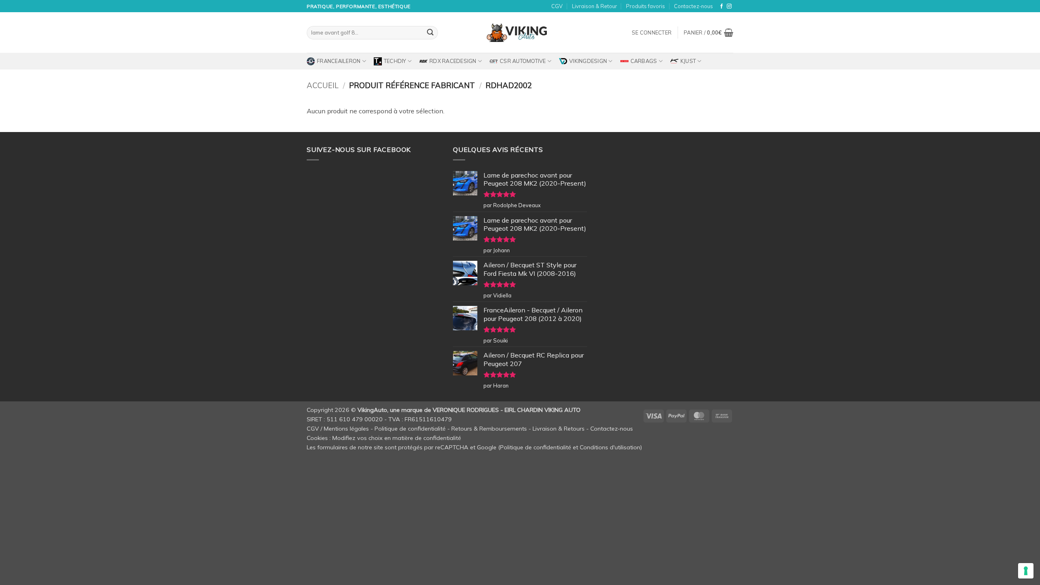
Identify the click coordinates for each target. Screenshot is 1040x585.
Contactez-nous (693, 6)
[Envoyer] (430, 33)
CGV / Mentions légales (338, 428)
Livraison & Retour (594, 6)
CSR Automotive (523, 61)
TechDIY (395, 61)
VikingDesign (588, 61)
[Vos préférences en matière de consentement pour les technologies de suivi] (1026, 570)
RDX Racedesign (453, 61)
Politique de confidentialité (410, 428)
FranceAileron (338, 61)
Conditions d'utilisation (610, 447)
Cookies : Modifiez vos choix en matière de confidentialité (384, 438)
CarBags (643, 61)
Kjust (688, 61)
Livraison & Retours (559, 428)
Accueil (322, 85)
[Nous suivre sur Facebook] (721, 6)
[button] (652, 32)
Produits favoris (645, 6)
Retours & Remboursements (489, 428)
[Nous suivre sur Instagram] (729, 6)
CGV (557, 6)
